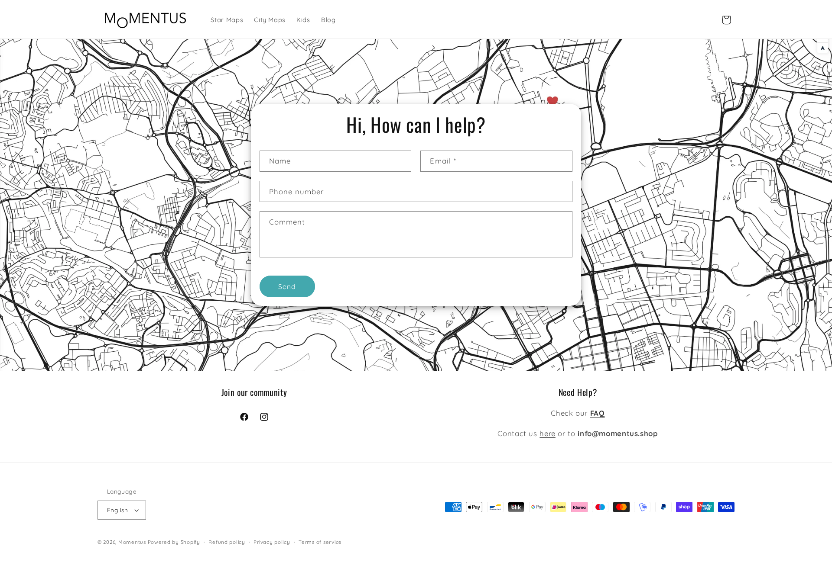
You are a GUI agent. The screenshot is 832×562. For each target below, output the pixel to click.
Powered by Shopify (174, 542)
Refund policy (226, 542)
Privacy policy (272, 542)
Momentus (132, 542)
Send (287, 286)
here (548, 433)
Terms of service (320, 542)
